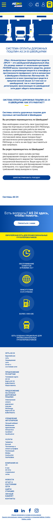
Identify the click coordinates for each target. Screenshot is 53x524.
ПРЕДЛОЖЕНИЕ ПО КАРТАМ (12, 373)
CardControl (9, 434)
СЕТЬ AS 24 (10, 353)
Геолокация (9, 451)
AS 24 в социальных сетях (10, 472)
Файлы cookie (26, 519)
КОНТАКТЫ (10, 499)
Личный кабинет (11, 423)
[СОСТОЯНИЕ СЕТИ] (30, 4)
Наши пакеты (10, 385)
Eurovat (8, 444)
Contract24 (9, 455)
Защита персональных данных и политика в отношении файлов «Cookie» (26, 517)
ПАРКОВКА (9, 457)
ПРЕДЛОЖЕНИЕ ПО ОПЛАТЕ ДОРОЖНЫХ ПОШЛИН (12, 394)
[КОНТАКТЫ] (43, 4)
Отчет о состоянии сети (11, 366)
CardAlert (8, 432)
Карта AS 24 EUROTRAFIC (10, 382)
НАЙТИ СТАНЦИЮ (9, 490)
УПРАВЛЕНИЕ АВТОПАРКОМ (11, 419)
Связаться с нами (26, 223)
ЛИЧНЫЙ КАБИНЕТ (9, 495)
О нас (7, 468)
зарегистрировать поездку (26, 178)
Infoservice (9, 430)
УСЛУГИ (8, 439)
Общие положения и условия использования (26, 515)
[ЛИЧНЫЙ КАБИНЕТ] (49, 4)
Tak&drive (9, 442)
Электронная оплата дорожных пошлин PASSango (10, 404)
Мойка (7, 453)
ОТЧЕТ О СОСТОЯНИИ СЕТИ (10, 484)
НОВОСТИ (9, 480)
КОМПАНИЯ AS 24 (11, 464)
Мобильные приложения (10, 426)
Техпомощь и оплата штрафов (11, 448)
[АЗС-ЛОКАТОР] (37, 4)
